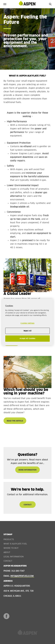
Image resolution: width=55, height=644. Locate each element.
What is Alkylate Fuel (15, 544)
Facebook (6, 616)
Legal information (14, 557)
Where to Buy (11, 548)
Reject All (28, 330)
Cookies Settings (27, 323)
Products (9, 540)
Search (50, 4)
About (7, 552)
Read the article (15, 421)
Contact (8, 561)
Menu (5, 4)
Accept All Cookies (27, 338)
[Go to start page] (27, 4)
